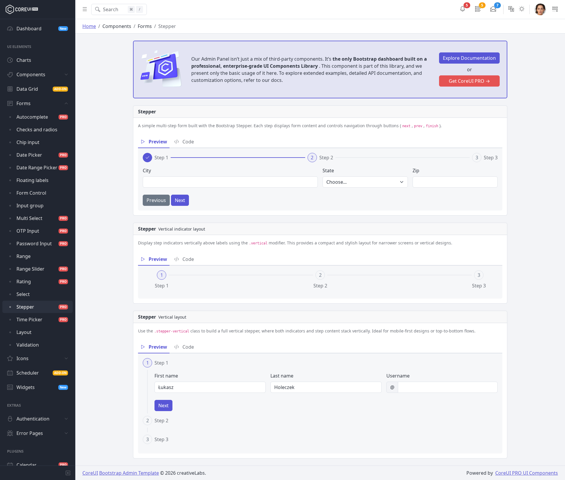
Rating (41, 281)
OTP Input (41, 231)
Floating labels (32, 180)
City (147, 170)
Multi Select (41, 218)
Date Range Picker (41, 167)
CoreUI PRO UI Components (526, 473)
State (328, 170)
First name (166, 376)
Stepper (41, 307)
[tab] (155, 157)
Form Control (31, 193)
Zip (416, 170)
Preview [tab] (157, 141)
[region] (37, 242)
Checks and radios (36, 129)
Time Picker (41, 319)
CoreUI (90, 473)
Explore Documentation (469, 58)
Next (180, 200)
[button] (462, 9)
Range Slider (41, 269)
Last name (281, 376)
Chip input (27, 142)
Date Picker (41, 155)
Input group (30, 205)
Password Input (41, 243)
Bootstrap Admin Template (129, 473)
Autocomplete (41, 117)
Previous (156, 200)
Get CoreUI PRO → (469, 81)
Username (398, 376)
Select (23, 294)
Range (23, 256)
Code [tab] (187, 141)
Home (89, 26)
